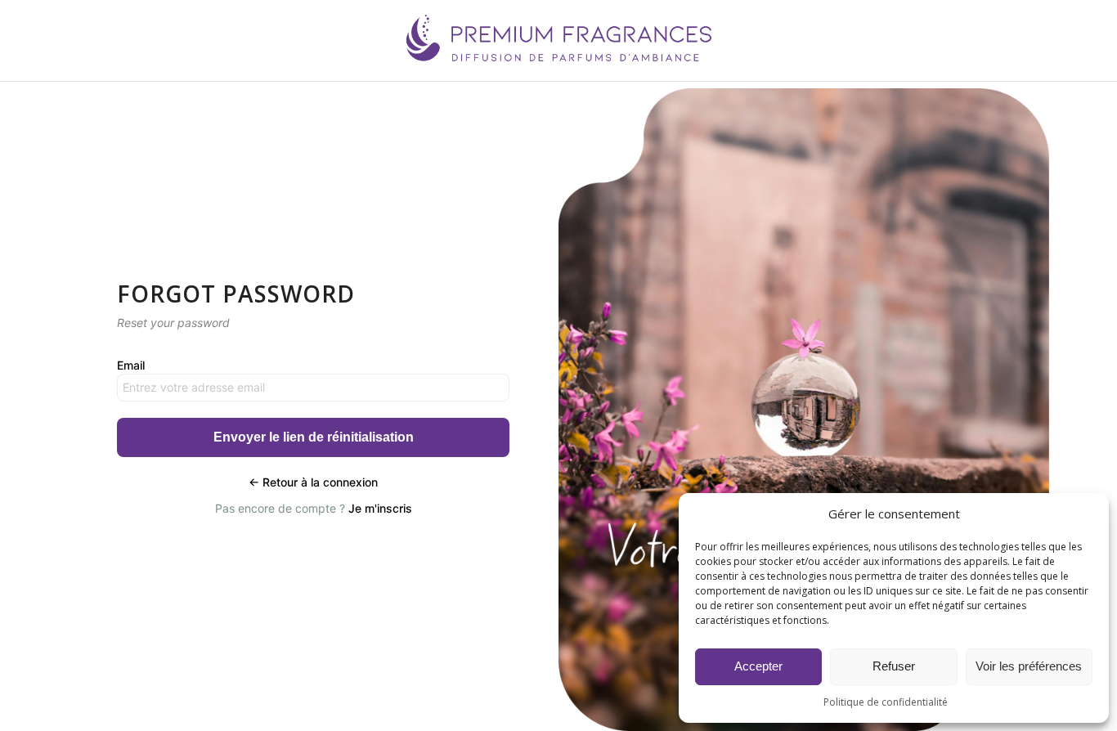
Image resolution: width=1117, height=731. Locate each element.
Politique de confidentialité (885, 702)
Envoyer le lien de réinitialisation (313, 437)
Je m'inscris (380, 508)
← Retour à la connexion (313, 482)
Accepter (758, 666)
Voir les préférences (1029, 666)
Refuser (894, 666)
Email (131, 365)
